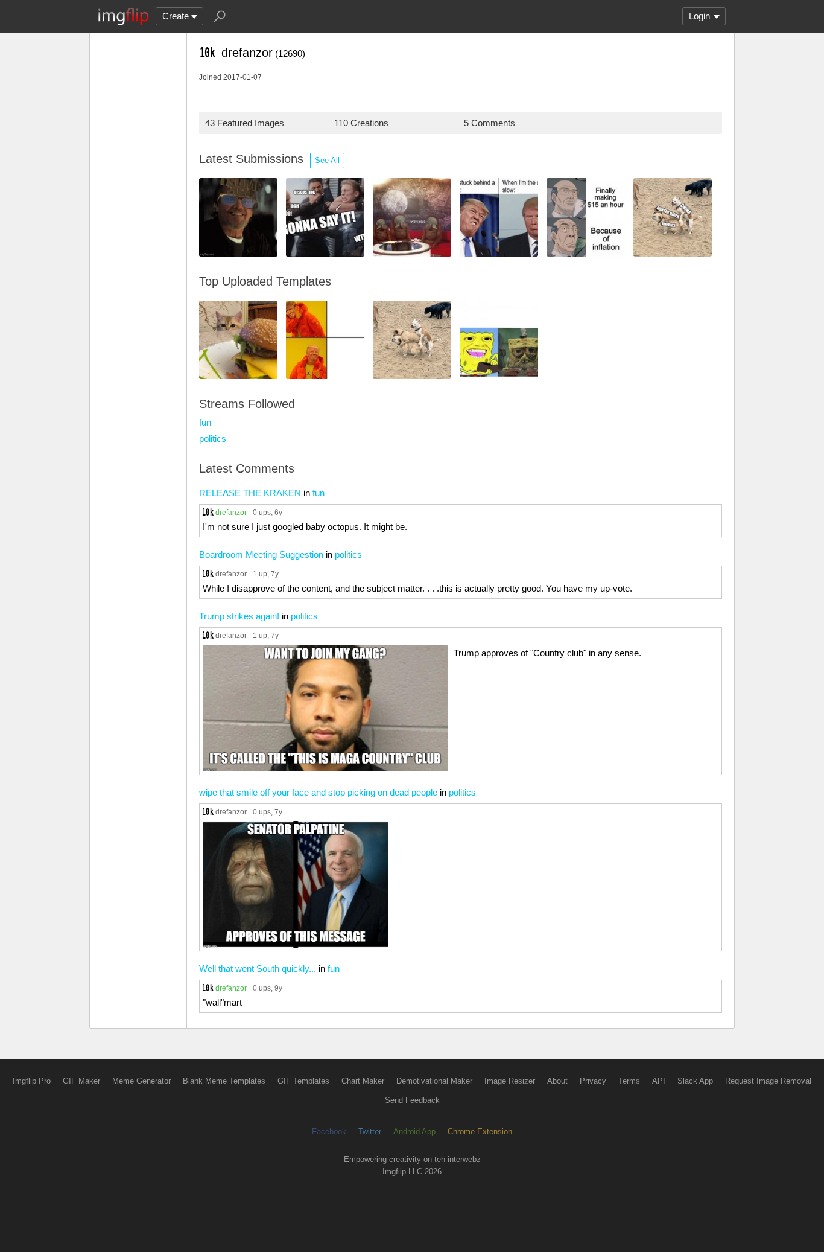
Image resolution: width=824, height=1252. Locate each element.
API (658, 1080)
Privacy (593, 1080)
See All (327, 160)
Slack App (695, 1080)
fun (205, 422)
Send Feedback (412, 1100)
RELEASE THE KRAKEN (250, 493)
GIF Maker (81, 1080)
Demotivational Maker (434, 1080)
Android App (414, 1131)
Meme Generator (141, 1080)
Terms (629, 1080)
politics (212, 438)
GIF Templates (303, 1080)
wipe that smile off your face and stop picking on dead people (318, 792)
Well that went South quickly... (257, 968)
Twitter (369, 1131)
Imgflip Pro (32, 1080)
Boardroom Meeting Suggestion (261, 554)
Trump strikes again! (239, 616)
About (557, 1080)
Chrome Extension (480, 1131)
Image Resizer (509, 1080)
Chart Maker (362, 1080)
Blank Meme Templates (224, 1080)
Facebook (329, 1131)
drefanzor (231, 512)
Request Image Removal (768, 1080)
